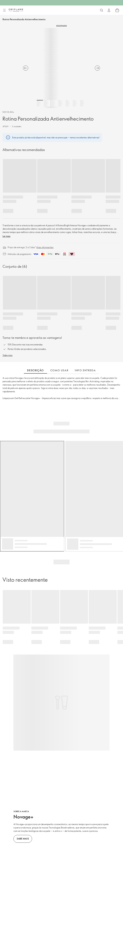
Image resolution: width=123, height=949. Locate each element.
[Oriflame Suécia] (16, 10)
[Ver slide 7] (83, 103)
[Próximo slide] (97, 68)
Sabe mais (7, 355)
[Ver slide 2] (47, 103)
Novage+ (9, 112)
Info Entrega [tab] (85, 370)
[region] (61, 68)
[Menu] (4, 10)
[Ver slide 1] (40, 103)
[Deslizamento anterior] (25, 68)
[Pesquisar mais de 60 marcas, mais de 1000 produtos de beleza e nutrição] (101, 10)
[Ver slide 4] (61, 103)
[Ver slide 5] (69, 103)
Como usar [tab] (59, 370)
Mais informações (44, 247)
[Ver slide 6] (76, 103)
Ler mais (6, 236)
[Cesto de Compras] (117, 10)
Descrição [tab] (35, 370)
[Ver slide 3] (54, 103)
